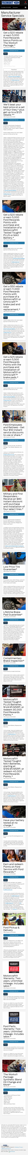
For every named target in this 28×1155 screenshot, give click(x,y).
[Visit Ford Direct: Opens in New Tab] (12, 1151)
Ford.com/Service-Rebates (14, 76)
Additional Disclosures (6, 1148)
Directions (15, 7)
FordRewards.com (15, 80)
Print (5, 53)
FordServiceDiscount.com (8, 454)
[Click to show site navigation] (25, 8)
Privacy (20, 1147)
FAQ (20, 903)
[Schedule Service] (14, 24)
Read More (14, 69)
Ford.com (15, 909)
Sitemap (17, 1147)
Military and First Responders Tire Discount (14, 546)
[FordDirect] (5, 1145)
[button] (6, 7)
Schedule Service (14, 50)
